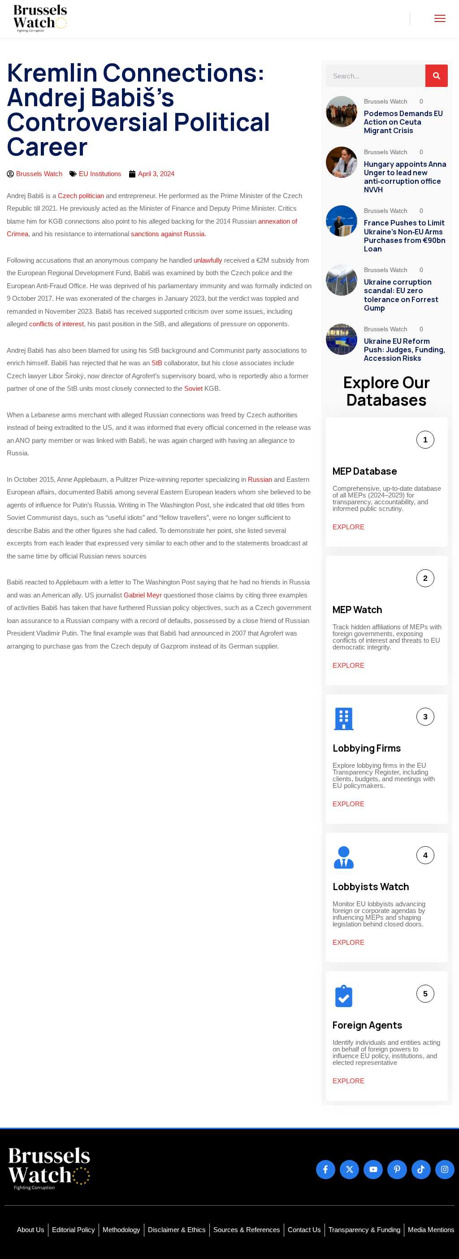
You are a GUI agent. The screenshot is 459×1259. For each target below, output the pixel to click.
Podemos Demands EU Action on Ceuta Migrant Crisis (403, 121)
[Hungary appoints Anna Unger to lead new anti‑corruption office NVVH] (341, 172)
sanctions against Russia (167, 234)
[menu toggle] (440, 18)
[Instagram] (445, 1169)
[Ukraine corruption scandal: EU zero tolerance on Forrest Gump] (341, 289)
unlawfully (208, 260)
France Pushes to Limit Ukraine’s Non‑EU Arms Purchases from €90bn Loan (405, 236)
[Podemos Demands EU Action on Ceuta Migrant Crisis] (341, 117)
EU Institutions (100, 173)
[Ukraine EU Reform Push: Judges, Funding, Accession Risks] (341, 344)
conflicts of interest (56, 324)
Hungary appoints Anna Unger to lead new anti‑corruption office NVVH (405, 177)
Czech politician (81, 195)
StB (157, 363)
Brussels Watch (386, 101)
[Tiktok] (421, 1169)
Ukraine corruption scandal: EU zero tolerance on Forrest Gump (401, 295)
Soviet (193, 388)
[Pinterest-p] (397, 1169)
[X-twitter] (349, 1169)
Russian (260, 479)
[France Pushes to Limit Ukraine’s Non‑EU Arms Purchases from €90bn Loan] (341, 230)
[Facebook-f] (325, 1169)
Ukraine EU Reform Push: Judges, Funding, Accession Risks (405, 349)
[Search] (436, 76)
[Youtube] (373, 1169)
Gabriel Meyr (143, 595)
